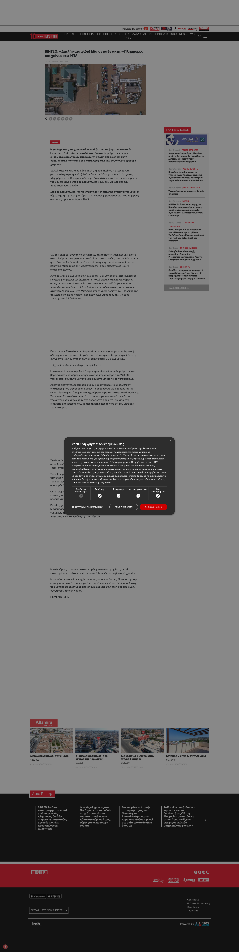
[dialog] (119, 476)
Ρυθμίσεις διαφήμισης (82, 479)
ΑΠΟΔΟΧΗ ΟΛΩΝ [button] (153, 506)
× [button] (170, 440)
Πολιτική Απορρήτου (100, 482)
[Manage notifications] (5, 946)
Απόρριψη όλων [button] (124, 506)
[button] (87, 506)
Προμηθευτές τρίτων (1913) (144, 462)
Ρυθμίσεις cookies (80, 482)
